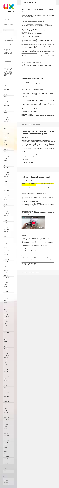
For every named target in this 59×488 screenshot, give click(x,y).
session (47, 51)
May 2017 (5, 245)
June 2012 (5, 343)
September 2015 (6, 280)
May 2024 (5, 112)
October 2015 (6, 279)
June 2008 (5, 428)
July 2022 (5, 140)
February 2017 (6, 250)
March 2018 (6, 227)
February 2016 (6, 272)
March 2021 (6, 167)
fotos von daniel (37, 65)
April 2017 (5, 247)
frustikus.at (32, 85)
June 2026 (5, 83)
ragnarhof (23, 89)
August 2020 (6, 179)
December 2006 (6, 460)
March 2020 (6, 188)
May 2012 (5, 344)
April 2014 (5, 307)
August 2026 (6, 82)
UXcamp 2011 (24, 62)
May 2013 (5, 327)
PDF (38, 154)
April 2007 (5, 453)
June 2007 (5, 449)
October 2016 (6, 257)
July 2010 (5, 383)
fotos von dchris (44, 65)
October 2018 (6, 215)
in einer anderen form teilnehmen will (29, 52)
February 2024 (6, 115)
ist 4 (35, 248)
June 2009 (5, 406)
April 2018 (5, 225)
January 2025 (6, 101)
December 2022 (6, 131)
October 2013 (6, 318)
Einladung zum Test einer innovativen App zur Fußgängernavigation (38, 132)
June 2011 (5, 364)
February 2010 (6, 392)
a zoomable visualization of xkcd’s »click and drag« (32, 264)
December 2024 (6, 103)
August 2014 (6, 302)
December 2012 (6, 335)
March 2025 (6, 99)
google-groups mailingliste (35, 245)
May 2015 (5, 288)
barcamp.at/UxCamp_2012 (49, 55)
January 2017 (6, 252)
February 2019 (6, 208)
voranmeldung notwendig (34, 36)
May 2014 (5, 305)
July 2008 (5, 426)
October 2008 (6, 421)
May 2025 (5, 96)
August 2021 (6, 158)
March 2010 (6, 390)
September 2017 (6, 238)
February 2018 (6, 229)
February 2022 (6, 147)
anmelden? (39, 193)
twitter (25, 250)
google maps (50, 30)
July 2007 (5, 447)
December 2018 (6, 211)
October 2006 (6, 463)
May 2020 (5, 185)
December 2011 (6, 353)
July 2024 (5, 110)
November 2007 (6, 440)
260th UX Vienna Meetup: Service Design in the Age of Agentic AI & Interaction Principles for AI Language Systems (8, 39)
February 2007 (6, 456)
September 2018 (6, 217)
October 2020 (6, 176)
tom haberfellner (7, 65)
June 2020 (5, 183)
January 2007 (6, 458)
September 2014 (6, 300)
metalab (24, 183)
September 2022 (6, 137)
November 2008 (6, 419)
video (41, 64)
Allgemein (5, 470)
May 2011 (5, 366)
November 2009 (6, 398)
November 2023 (6, 119)
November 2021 (6, 153)
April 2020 (5, 186)
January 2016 (6, 273)
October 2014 (6, 298)
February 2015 (6, 291)
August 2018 (6, 218)
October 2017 (6, 236)
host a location (6, 22)
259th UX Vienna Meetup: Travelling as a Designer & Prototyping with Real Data (8, 44)
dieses (29, 193)
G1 (4, 472)
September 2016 (6, 259)
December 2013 (6, 314)
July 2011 (5, 362)
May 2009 (5, 408)
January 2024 (6, 117)
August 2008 (6, 424)
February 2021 (6, 169)
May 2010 (5, 387)
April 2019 (5, 204)
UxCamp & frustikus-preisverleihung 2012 (37, 10)
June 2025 (5, 94)
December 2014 (6, 295)
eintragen (46, 52)
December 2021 (6, 151)
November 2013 (6, 316)
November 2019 (6, 195)
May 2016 (5, 266)
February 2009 (6, 414)
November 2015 (6, 277)
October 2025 (6, 91)
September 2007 (6, 444)
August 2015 (6, 282)
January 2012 (6, 351)
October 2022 (6, 135)
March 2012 (6, 348)
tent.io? (34, 250)
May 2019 (5, 202)
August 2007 (6, 445)
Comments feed (6, 482)
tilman (30, 169)
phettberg (38, 248)
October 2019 (6, 197)
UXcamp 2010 (24, 64)
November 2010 (6, 376)
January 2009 (6, 415)
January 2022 (6, 149)
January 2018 (6, 231)
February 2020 (6, 190)
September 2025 (6, 92)
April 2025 (5, 98)
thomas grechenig (34, 104)
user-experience (30, 23)
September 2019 (6, 199)
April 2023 (5, 126)
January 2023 (6, 130)
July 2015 (5, 284)
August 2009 (6, 403)
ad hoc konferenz (39, 23)
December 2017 (6, 233)
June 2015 (5, 286)
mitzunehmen (38, 205)
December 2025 (6, 89)
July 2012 (5, 341)
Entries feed (6, 480)
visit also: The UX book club (8, 24)
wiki (46, 50)
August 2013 (6, 321)
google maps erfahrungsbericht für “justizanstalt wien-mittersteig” (35, 257)
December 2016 (6, 254)
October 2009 (6, 399)
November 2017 (6, 234)
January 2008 (6, 437)
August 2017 (6, 240)
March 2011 (6, 369)
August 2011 (6, 360)
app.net (29, 250)
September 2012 (6, 339)
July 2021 (5, 160)
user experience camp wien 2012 (43, 187)
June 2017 (5, 243)
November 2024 (6, 105)
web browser (32, 204)
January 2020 (6, 192)
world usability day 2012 (32, 15)
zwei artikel (39, 202)
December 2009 (6, 396)
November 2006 (6, 461)
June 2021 (5, 162)
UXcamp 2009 (24, 65)
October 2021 (6, 154)
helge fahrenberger (25, 104)
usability (46, 23)
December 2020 (6, 172)
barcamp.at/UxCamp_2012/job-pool (30, 47)
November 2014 (6, 296)
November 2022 (6, 133)
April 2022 (5, 144)
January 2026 (6, 87)
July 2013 (5, 323)
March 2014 (6, 309)
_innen (28, 35)
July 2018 (5, 220)
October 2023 (6, 121)
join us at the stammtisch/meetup (8, 19)
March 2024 (6, 114)
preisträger (30, 114)
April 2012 (5, 346)
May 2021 (5, 163)
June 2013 (5, 325)
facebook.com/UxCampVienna (27, 57)
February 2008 (6, 435)
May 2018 (5, 224)
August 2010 (6, 382)
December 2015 (6, 275)
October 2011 (6, 357)
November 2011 (6, 355)
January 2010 (6, 394)
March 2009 (6, 412)
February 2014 (6, 311)
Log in (5, 478)
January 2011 (6, 373)
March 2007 (6, 454)
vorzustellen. (45, 205)
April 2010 (5, 389)
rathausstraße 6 (34, 183)
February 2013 (6, 332)
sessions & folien (30, 62)
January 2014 (6, 312)
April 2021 (5, 165)
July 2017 (5, 241)
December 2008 (6, 417)
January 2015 (6, 293)
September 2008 (6, 422)
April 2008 (5, 431)
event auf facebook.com (46, 108)
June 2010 (5, 385)
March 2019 (6, 206)
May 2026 (5, 85)
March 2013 (6, 330)
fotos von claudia (37, 62)
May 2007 (5, 451)
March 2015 (6, 289)
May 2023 (5, 124)
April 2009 (5, 410)
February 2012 (6, 350)
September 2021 (6, 156)
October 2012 (6, 337)
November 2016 (6, 256)
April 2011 (5, 367)
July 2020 (5, 181)
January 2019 (6, 209)
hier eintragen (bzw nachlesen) (36, 207)
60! (40, 248)
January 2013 (6, 334)
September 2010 (6, 380)
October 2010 (6, 378)
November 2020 (6, 174)
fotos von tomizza (42, 115)
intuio (32, 248)
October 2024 (6, 107)
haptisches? (38, 214)
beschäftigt (33, 205)
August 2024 (6, 108)
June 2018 (5, 222)
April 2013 (5, 328)
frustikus (29, 189)
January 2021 (6, 170)
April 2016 (5, 268)
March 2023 (6, 128)
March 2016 (6, 270)
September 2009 (6, 401)
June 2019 (5, 201)
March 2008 (6, 433)
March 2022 (6, 146)
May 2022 (5, 142)
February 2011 (6, 371)
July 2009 (5, 405)
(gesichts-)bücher (25, 204)
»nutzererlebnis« (39, 25)
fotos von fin (36, 64)
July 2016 (5, 263)
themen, (39, 204)
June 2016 (5, 264)
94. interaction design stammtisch (36, 177)
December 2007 (6, 438)
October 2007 (6, 442)
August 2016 (6, 261)
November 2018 (6, 213)
